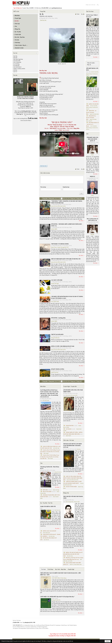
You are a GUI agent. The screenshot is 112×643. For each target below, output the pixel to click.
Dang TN (90, 120)
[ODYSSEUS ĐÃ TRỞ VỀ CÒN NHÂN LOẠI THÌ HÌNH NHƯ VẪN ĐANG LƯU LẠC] (69, 459)
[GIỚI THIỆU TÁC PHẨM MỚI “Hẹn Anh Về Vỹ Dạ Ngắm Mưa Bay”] (46, 603)
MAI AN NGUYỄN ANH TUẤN (58, 206)
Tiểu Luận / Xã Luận (68, 440)
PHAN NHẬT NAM (77, 564)
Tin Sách (43, 569)
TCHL (92, 154)
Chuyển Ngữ (71, 569)
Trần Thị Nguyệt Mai (69, 501)
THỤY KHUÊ (45, 453)
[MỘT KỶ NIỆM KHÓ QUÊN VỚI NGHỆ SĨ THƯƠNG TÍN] (45, 263)
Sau (82, 14)
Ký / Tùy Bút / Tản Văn (46, 503)
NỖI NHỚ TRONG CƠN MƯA (92, 69)
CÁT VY (15, 71)
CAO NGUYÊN (16, 60)
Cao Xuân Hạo (16, 65)
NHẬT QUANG (54, 372)
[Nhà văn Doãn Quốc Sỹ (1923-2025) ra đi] (92, 229)
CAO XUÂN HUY (17, 67)
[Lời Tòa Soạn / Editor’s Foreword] (92, 22)
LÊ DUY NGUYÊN (94, 71)
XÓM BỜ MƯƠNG (70, 425)
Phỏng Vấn (66, 493)
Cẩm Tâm (15, 57)
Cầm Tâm (15, 56)
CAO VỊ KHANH (17, 62)
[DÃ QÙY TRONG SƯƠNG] (45, 373)
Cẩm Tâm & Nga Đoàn (18, 59)
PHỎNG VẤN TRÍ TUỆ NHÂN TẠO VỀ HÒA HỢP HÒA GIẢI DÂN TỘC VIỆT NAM (72, 554)
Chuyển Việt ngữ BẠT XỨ (63, 247)
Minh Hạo (79, 449)
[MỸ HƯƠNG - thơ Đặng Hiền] (45, 324)
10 (63, 198)
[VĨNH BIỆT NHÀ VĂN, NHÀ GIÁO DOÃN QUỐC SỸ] (92, 149)
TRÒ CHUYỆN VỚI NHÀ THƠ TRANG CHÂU (73, 497)
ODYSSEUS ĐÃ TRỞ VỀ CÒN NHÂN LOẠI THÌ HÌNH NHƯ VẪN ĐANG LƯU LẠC (72, 445)
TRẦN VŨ (72, 564)
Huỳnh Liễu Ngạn (55, 283)
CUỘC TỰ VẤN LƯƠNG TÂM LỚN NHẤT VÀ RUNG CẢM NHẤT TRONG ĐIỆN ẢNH (72, 478)
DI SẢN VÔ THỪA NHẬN (71, 486)
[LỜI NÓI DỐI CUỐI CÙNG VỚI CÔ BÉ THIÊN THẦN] (69, 404)
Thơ (41, 463)
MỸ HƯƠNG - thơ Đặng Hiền (58, 318)
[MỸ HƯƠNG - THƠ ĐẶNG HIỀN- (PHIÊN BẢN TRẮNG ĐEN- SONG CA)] (45, 230)
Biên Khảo (43, 386)
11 (66, 198)
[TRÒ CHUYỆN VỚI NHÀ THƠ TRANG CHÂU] (69, 510)
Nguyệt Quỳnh (68, 435)
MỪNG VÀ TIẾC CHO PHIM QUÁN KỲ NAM (62, 346)
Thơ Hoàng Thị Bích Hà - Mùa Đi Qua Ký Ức (49, 467)
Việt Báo (92, 234)
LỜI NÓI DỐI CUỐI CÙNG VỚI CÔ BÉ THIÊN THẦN (73, 390)
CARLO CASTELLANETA (19, 68)
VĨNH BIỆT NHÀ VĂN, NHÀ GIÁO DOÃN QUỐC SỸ (92, 139)
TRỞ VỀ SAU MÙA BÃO (57, 334)
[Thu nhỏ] (40, 14)
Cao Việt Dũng (16, 64)
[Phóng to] (43, 14)
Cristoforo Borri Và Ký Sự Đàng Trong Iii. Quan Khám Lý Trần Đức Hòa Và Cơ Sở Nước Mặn (50, 451)
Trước (78, 14)
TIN (87, 134)
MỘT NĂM (45, 489)
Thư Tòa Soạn (89, 11)
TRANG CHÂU (77, 501)
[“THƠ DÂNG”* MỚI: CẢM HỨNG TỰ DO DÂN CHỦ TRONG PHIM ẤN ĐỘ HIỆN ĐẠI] (45, 208)
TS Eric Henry (63, 578)
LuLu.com (33, 111)
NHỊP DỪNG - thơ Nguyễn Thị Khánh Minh (91, 112)
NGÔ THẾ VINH (55, 301)
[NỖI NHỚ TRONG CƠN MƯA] (91, 82)
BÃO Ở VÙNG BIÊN (47, 491)
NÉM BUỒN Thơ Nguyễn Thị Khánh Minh (91, 117)
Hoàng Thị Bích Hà (55, 337)
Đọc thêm (81, 220)
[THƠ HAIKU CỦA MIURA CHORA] (45, 248)
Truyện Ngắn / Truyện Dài (70, 386)
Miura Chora (54, 247)
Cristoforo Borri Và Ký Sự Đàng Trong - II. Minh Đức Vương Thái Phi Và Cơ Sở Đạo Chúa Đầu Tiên (49, 457)
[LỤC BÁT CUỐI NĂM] (45, 287)
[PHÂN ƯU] (92, 187)
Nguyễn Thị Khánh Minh (94, 114)
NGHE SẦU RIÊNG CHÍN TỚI (48, 506)
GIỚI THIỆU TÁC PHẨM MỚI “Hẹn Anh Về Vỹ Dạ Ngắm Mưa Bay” (57, 596)
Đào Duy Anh (43, 20)
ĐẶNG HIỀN (54, 229)
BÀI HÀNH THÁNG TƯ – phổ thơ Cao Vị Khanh (92, 124)
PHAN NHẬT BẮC (46, 532)
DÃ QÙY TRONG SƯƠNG (57, 369)
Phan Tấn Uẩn (46, 539)
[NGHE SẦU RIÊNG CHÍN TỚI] (46, 514)
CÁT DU (15, 70)
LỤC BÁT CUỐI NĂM (56, 280)
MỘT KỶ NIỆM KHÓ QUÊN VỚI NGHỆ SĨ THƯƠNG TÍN (65, 259)
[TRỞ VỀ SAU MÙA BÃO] (45, 338)
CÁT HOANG (68, 429)
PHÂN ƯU (92, 176)
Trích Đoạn (50, 569)
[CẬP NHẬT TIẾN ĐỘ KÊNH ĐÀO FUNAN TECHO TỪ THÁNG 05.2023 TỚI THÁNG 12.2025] (45, 299)
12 (68, 198)
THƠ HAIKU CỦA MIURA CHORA (60, 244)
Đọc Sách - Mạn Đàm (60, 569)
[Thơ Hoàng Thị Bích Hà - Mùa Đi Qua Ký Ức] (46, 479)
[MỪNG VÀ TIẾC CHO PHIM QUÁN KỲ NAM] (45, 348)
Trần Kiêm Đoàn (57, 510)
